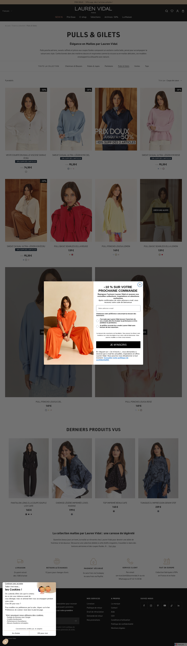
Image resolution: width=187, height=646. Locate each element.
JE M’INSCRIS (118, 344)
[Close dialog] (140, 284)
